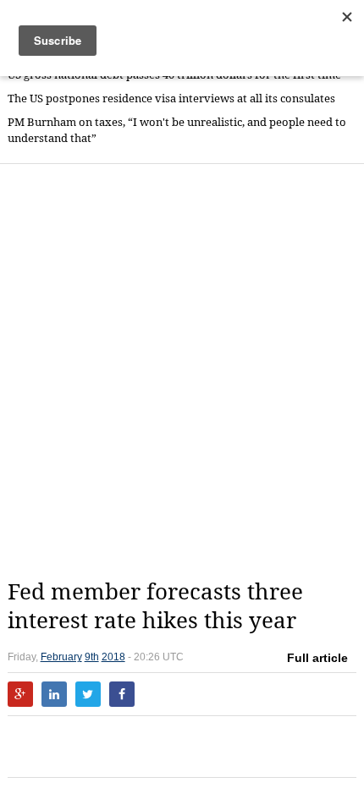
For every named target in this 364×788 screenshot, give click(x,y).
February (61, 657)
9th (92, 657)
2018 (113, 657)
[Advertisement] (182, 371)
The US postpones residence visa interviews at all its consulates (171, 98)
